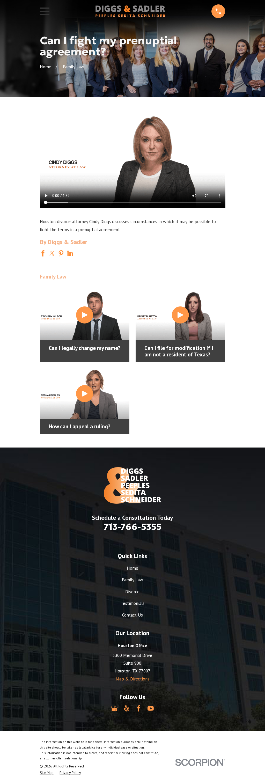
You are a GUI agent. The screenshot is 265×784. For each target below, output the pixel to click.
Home (132, 568)
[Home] (130, 11)
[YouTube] (151, 708)
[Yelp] (126, 708)
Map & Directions (132, 679)
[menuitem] (47, 773)
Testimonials (132, 603)
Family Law (132, 580)
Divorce (132, 592)
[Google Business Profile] (114, 708)
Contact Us (132, 615)
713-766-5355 (132, 526)
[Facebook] (139, 708)
